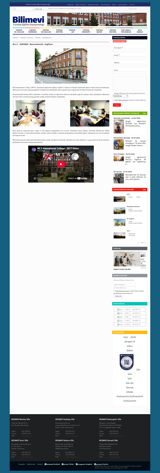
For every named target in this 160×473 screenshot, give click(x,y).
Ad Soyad (117, 47)
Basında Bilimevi (105, 4)
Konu (116, 70)
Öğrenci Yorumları (81, 4)
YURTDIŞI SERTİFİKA (59, 31)
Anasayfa (15, 37)
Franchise (132, 4)
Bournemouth (46, 37)
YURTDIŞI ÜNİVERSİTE (86, 31)
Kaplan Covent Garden (122, 269)
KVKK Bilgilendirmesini (121, 100)
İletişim (114, 4)
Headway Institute (133, 206)
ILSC (128, 194)
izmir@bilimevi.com (27, 457)
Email (116, 55)
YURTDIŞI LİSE (72, 31)
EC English (130, 219)
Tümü (144, 113)
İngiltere (38, 37)
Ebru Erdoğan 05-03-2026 (124, 154)
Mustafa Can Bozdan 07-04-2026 (127, 118)
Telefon (117, 62)
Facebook (141, 9)
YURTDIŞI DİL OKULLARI (19, 31)
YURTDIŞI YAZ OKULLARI (46, 31)
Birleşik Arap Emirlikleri (135, 211)
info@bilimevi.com (27, 435)
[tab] (119, 41)
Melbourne (132, 233)
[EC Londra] (143, 261)
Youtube (144, 9)
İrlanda (138, 197)
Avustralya (132, 235)
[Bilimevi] (30, 25)
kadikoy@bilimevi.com (72, 435)
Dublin (131, 197)
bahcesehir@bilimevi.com (117, 435)
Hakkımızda (70, 4)
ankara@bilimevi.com (72, 457)
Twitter (139, 9)
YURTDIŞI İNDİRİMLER (32, 31)
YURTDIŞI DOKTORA (112, 31)
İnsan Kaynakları (122, 4)
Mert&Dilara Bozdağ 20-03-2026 (127, 138)
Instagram (146, 9)
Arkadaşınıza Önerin (93, 4)
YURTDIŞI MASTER (99, 31)
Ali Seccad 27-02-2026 (123, 171)
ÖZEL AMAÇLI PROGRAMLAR (126, 31)
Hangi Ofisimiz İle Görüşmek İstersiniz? (129, 93)
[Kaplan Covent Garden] (143, 256)
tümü (144, 189)
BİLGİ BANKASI (140, 31)
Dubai (130, 209)
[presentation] (119, 41)
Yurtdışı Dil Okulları (26, 37)
